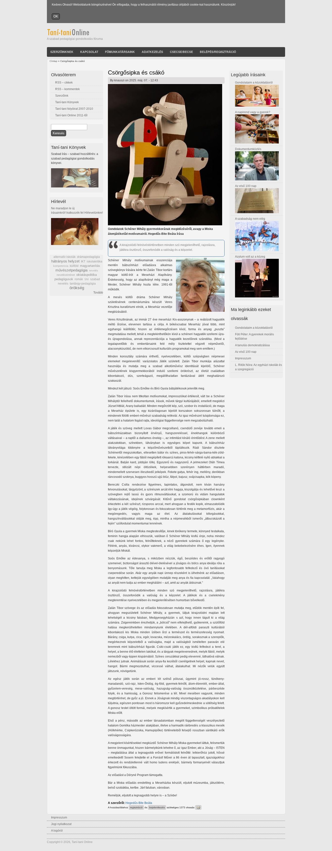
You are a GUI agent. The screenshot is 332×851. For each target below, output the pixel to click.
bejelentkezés (157, 807)
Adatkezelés (152, 52)
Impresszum (243, 358)
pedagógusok (63, 279)
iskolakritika (94, 261)
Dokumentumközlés (248, 149)
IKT (83, 261)
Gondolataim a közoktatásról (254, 82)
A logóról (57, 830)
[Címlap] (75, 34)
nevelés (93, 270)
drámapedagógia (88, 257)
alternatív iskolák (64, 257)
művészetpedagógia (71, 270)
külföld (74, 266)
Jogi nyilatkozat (61, 824)
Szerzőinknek (61, 52)
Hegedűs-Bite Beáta (138, 803)
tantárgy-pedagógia (83, 283)
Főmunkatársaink (120, 52)
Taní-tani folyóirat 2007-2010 (74, 108)
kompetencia (60, 265)
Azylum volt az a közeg (250, 256)
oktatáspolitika (86, 275)
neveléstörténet (66, 274)
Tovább (98, 292)
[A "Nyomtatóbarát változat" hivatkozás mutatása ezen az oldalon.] (198, 807)
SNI (86, 279)
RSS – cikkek (64, 82)
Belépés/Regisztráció (218, 52)
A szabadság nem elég (250, 218)
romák (79, 279)
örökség (77, 288)
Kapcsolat (89, 52)
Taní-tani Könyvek (67, 102)
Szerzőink (61, 95)
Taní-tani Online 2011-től (71, 115)
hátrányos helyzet (65, 261)
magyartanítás (90, 266)
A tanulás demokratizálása (252, 345)
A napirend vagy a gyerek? (252, 112)
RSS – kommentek (67, 89)
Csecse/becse (181, 52)
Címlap (53, 61)
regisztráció (136, 807)
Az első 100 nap (245, 186)
